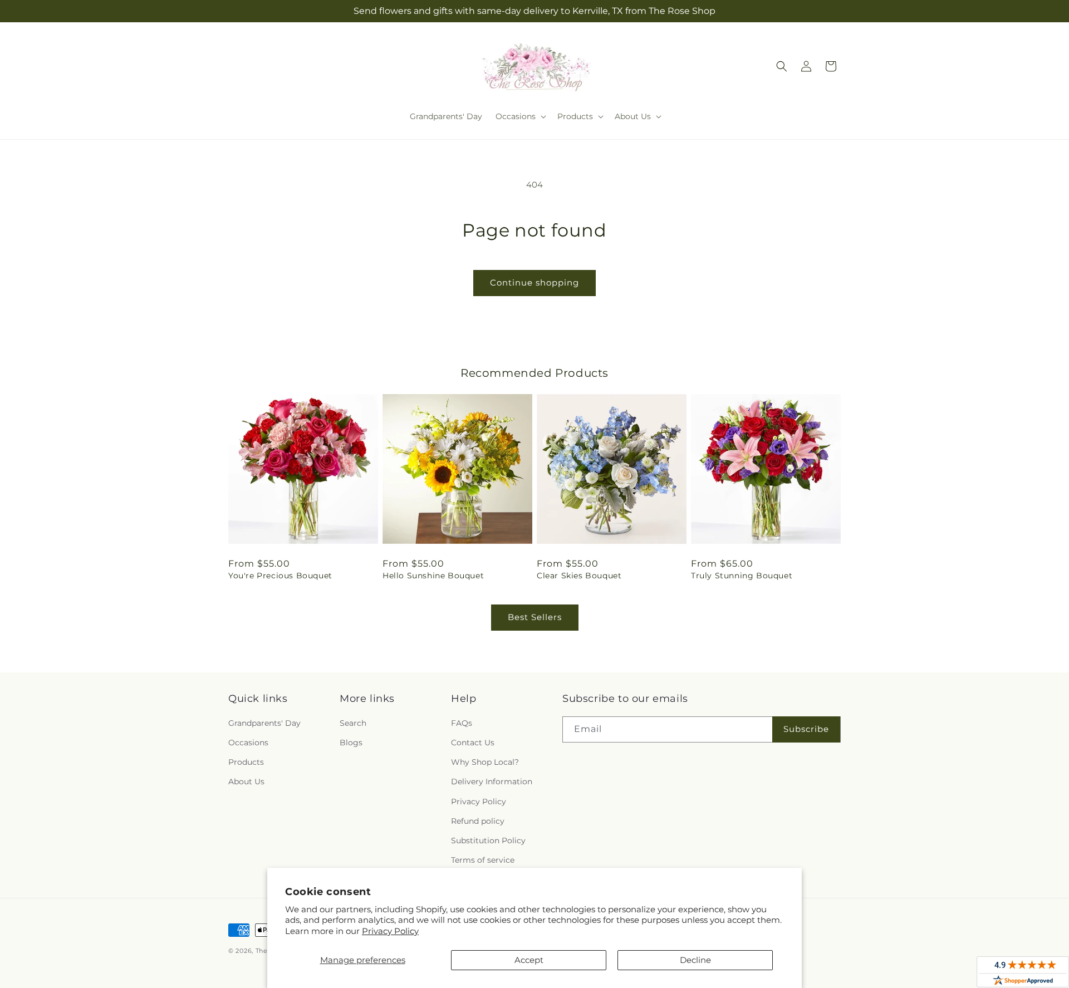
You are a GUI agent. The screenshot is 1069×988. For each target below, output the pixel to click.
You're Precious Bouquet (280, 576)
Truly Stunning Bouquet (741, 576)
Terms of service (482, 860)
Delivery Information (491, 781)
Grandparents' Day (264, 723)
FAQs (461, 723)
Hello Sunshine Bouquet (433, 576)
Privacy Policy (390, 931)
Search (353, 723)
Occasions (248, 743)
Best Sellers (535, 617)
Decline (695, 960)
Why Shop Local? (485, 762)
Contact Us (472, 743)
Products (246, 762)
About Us (246, 781)
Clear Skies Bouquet (579, 576)
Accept (528, 960)
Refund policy (477, 821)
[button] (520, 116)
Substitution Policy (488, 840)
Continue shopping (534, 282)
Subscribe (806, 729)
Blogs (351, 743)
